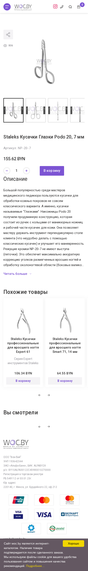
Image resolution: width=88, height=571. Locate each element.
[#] (7, 6)
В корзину (52, 171)
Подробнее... (35, 566)
